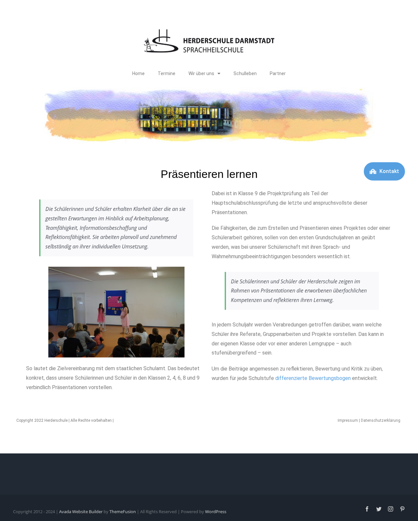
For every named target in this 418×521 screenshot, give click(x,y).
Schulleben (245, 73)
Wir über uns (201, 73)
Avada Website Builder (81, 511)
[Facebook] (367, 509)
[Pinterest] (402, 509)
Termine (166, 73)
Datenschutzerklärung (380, 420)
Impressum (348, 420)
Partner (278, 73)
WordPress (215, 511)
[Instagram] (390, 509)
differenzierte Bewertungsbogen (313, 378)
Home (138, 73)
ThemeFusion (122, 511)
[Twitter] (378, 509)
